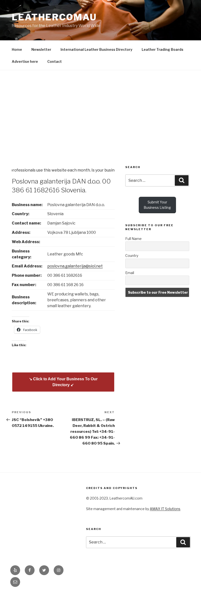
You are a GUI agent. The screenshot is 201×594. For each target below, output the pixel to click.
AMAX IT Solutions (165, 509)
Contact (54, 61)
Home (17, 49)
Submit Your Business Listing (157, 205)
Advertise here (25, 61)
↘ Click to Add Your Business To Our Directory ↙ (63, 382)
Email (129, 273)
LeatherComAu (54, 17)
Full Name (133, 239)
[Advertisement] (100, 107)
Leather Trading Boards (162, 49)
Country (131, 255)
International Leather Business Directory (96, 49)
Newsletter (41, 49)
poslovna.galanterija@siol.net (75, 266)
